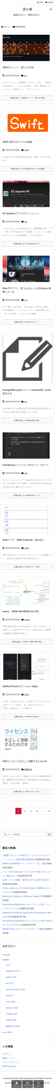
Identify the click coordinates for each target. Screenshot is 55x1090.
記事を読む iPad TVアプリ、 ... (27, 322)
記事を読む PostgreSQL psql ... (27, 420)
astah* (11, 977)
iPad (9, 995)
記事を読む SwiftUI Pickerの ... (27, 716)
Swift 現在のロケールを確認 (17, 141)
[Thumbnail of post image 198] (28, 124)
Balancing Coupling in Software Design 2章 (22, 896)
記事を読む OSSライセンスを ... (27, 791)
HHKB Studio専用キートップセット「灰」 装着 (24, 863)
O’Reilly (11, 1014)
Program (6, 954)
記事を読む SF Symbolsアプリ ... (28, 244)
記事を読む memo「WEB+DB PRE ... (27, 642)
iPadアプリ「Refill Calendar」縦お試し (23, 539)
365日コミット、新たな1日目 (18, 67)
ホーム (6, 27)
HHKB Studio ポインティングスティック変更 (23, 929)
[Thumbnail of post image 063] (28, 361)
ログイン (6, 1054)
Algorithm (12, 971)
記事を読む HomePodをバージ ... (27, 495)
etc (25, 75)
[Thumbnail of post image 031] (22, 743)
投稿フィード (8, 1058)
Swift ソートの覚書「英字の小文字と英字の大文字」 (26, 880)
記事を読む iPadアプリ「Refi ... (27, 567)
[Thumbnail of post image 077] (27, 447)
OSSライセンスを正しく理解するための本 (24, 761)
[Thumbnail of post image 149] (27, 196)
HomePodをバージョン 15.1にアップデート (25, 464)
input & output (15, 989)
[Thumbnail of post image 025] (27, 522)
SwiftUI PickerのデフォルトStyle (20, 686)
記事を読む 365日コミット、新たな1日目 (27, 98)
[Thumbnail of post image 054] (27, 50)
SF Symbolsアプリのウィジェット (20, 213)
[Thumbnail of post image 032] (27, 271)
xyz (25, 300)
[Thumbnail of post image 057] (27, 669)
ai (8, 965)
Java (10, 1001)
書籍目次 (28, 769)
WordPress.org (9, 1066)
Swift (26, 150)
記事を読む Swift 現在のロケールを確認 (27, 169)
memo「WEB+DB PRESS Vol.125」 (21, 611)
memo (27, 619)
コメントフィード (10, 1062)
